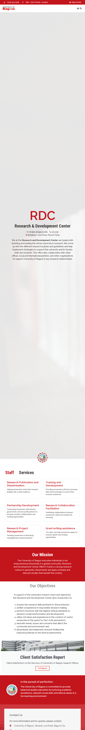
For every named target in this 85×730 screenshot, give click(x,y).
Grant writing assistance (60, 528)
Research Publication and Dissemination (22, 484)
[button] (80, 8)
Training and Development (54, 484)
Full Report (42, 668)
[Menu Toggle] (78, 8)
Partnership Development (23, 505)
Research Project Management (17, 530)
